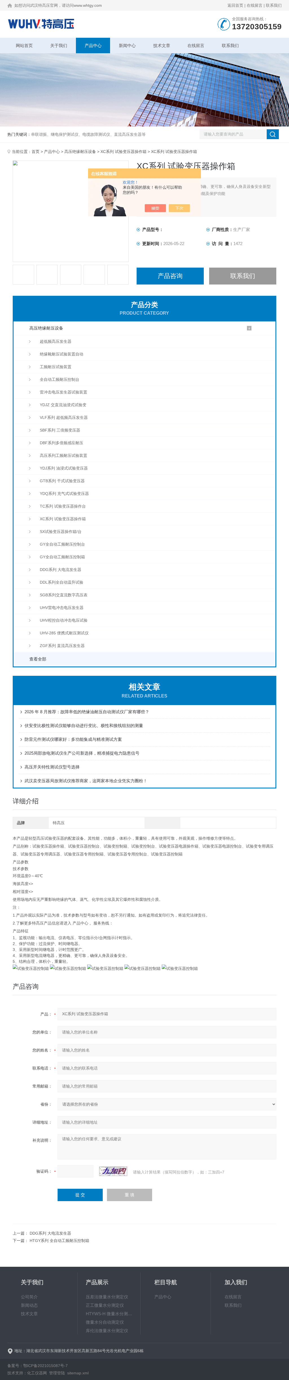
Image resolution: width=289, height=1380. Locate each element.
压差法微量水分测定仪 (107, 1296)
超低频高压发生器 (55, 341)
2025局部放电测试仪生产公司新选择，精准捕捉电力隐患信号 (82, 753)
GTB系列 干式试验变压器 (62, 481)
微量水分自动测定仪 (105, 1322)
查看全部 (37, 659)
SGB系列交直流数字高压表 (63, 595)
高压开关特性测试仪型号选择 (52, 767)
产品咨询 (170, 275)
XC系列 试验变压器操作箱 (123, 151)
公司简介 (29, 1296)
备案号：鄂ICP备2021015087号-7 (37, 1365)
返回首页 (235, 5)
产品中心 (93, 45)
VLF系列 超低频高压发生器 (64, 417)
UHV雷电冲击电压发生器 (62, 607)
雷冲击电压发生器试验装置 (63, 392)
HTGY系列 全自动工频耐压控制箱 (59, 1240)
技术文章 (161, 45)
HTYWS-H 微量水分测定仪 (109, 1313)
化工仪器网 (37, 1373)
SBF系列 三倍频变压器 (60, 430)
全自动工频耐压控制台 (59, 379)
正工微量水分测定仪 (105, 1305)
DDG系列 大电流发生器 (60, 569)
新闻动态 (29, 1305)
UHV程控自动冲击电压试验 (63, 620)
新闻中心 (127, 45)
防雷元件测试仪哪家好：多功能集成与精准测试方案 (73, 739)
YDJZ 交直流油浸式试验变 (63, 405)
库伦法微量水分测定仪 (107, 1330)
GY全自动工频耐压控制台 (62, 544)
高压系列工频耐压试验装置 (63, 455)
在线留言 (254, 5)
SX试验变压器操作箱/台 (61, 531)
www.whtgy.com (88, 5)
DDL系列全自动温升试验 (61, 582)
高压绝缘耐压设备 (80, 151)
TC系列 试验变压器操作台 (63, 506)
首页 (36, 151)
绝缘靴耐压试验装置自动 (61, 354)
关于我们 (58, 45)
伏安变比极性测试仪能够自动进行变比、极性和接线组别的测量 (84, 725)
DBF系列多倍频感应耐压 (61, 443)
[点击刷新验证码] (113, 1171)
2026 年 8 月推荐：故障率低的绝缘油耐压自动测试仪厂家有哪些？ (87, 711)
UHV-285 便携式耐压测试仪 (64, 633)
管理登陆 (57, 1373)
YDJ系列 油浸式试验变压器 (64, 468)
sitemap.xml (78, 1373)
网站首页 (24, 45)
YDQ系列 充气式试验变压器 (64, 493)
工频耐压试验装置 (55, 367)
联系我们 (274, 5)
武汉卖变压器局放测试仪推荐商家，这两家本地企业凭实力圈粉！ (86, 780)
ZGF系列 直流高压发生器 (62, 645)
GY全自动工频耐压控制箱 (62, 557)
